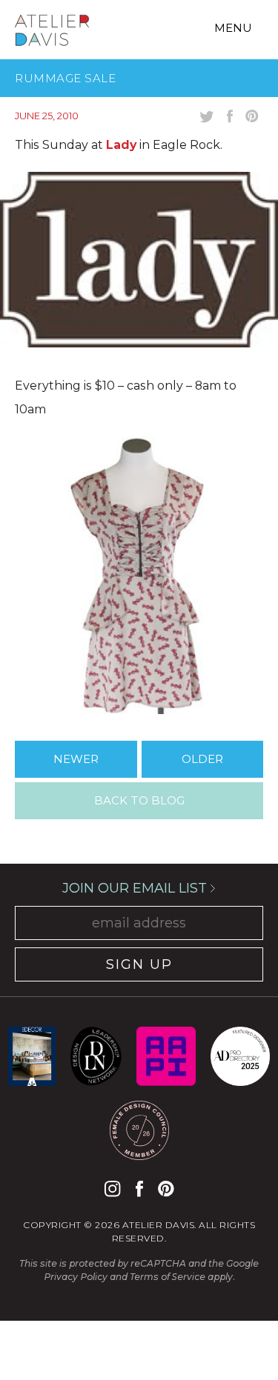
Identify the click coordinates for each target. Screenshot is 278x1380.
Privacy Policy (75, 1276)
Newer (76, 759)
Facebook (139, 1188)
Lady (121, 145)
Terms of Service (167, 1276)
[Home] (52, 32)
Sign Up (139, 964)
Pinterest (165, 1188)
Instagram (112, 1188)
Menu (233, 28)
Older (202, 759)
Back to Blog (139, 800)
